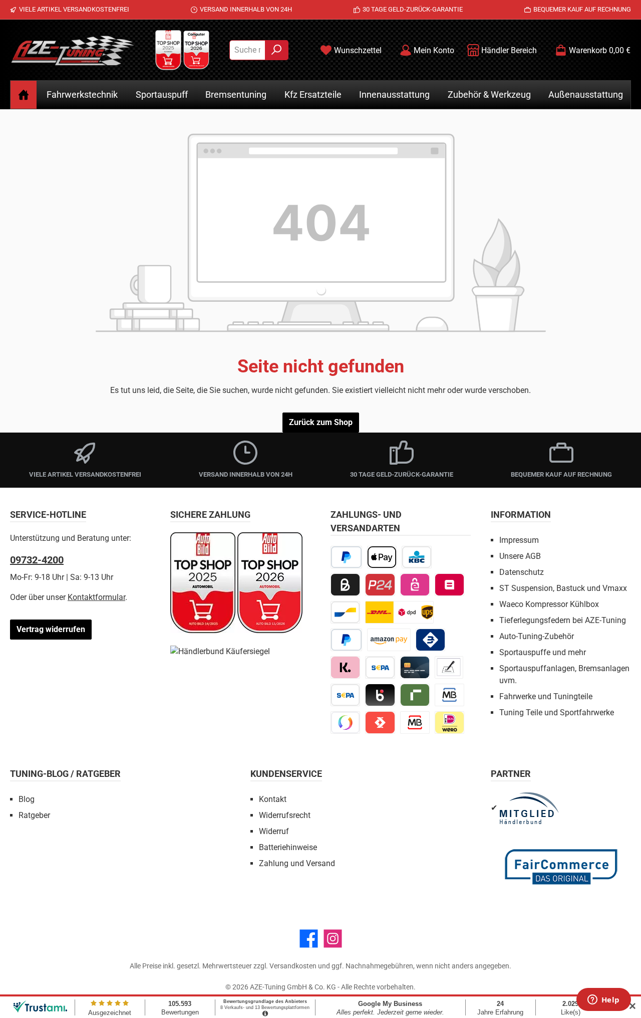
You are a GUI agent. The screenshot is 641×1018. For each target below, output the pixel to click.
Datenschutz (521, 572)
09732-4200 (37, 560)
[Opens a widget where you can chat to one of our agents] (603, 1000)
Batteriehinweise (288, 847)
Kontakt (272, 799)
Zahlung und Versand (297, 863)
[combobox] (247, 50)
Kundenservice (286, 773)
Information (521, 514)
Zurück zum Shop (321, 422)
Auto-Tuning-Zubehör (536, 636)
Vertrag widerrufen (51, 629)
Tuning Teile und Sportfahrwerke (556, 712)
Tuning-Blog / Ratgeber (65, 773)
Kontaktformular (96, 597)
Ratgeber (34, 815)
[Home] (24, 95)
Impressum (519, 540)
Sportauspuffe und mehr (542, 652)
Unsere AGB (520, 556)
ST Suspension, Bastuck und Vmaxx (563, 588)
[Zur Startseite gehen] (72, 50)
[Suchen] (276, 50)
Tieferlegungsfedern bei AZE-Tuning (562, 620)
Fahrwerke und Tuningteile (545, 696)
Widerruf (274, 831)
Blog (27, 799)
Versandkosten (292, 966)
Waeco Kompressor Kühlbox (549, 604)
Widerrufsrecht (284, 815)
